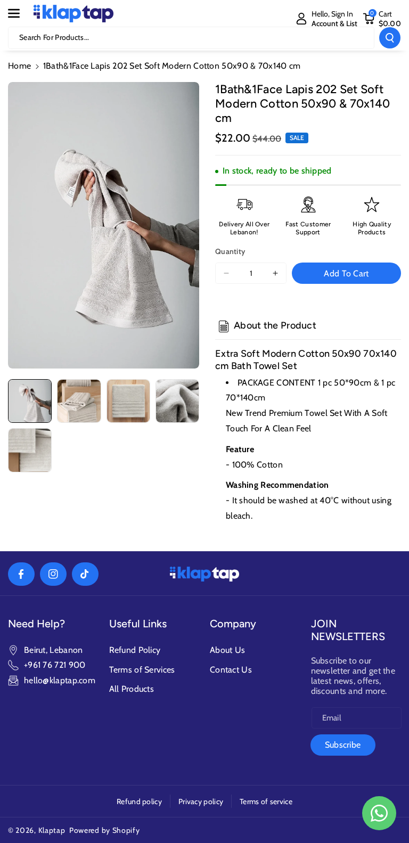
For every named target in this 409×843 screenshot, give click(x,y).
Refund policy (139, 801)
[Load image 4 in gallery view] (177, 401)
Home (19, 66)
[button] (19, 13)
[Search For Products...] (389, 37)
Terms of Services (142, 670)
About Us (227, 650)
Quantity (230, 251)
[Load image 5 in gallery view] (30, 450)
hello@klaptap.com (59, 680)
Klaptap (52, 830)
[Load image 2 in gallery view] (79, 401)
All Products (131, 689)
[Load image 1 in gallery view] (30, 401)
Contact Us (231, 670)
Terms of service (266, 801)
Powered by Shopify (104, 830)
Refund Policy (135, 650)
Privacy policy (200, 801)
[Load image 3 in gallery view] (128, 401)
